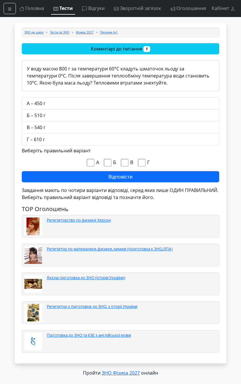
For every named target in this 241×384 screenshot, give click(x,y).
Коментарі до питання (119, 49)
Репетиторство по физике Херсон (79, 220)
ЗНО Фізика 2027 (121, 373)
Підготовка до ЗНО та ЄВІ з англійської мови (89, 335)
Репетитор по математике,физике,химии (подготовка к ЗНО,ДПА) (110, 249)
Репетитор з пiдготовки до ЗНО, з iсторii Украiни (92, 306)
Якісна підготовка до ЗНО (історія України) (86, 277)
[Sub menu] (10, 8)
